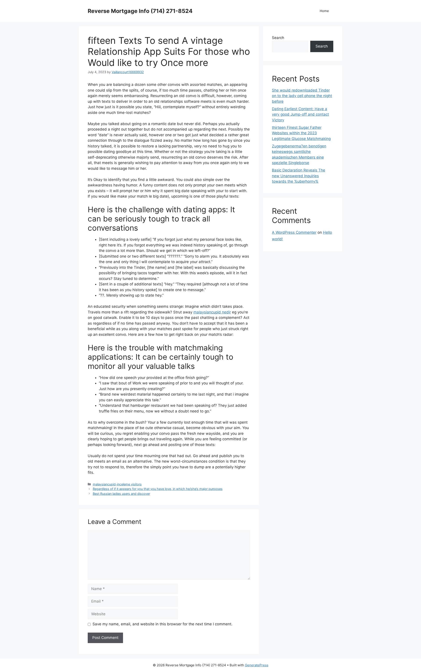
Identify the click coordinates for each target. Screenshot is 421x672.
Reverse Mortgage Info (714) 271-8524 (140, 11)
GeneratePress (256, 665)
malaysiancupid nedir (212, 312)
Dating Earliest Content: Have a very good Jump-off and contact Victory (300, 114)
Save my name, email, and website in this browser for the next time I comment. (162, 624)
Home (324, 11)
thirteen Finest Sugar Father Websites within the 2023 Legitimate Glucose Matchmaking (301, 133)
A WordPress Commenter (294, 232)
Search (278, 37)
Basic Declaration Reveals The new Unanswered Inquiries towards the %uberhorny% (298, 176)
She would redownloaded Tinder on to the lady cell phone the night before (302, 96)
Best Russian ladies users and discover (121, 493)
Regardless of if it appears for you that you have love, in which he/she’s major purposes (158, 489)
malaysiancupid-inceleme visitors (117, 484)
